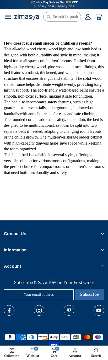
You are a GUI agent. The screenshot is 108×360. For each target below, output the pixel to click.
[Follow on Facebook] (9, 310)
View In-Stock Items (48, 337)
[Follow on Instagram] (39, 310)
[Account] (88, 17)
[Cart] (99, 17)
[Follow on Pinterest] (69, 310)
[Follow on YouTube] (99, 310)
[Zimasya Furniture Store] (26, 16)
